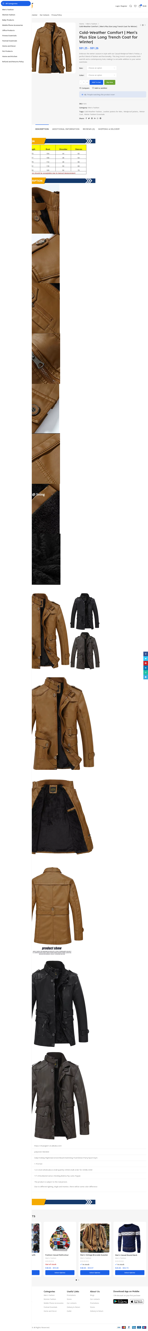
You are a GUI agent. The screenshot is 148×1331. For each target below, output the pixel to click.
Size (81, 68)
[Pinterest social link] (91, 118)
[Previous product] (140, 25)
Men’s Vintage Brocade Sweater (94, 1255)
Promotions (71, 1295)
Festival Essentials (50, 1307)
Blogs (92, 1295)
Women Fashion (50, 1299)
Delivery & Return (73, 1307)
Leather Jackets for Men (112, 111)
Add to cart (96, 82)
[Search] (130, 6)
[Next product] (145, 25)
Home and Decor (50, 1311)
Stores (69, 1299)
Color (81, 75)
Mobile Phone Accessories (53, 1303)
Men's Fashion (92, 24)
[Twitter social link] (88, 118)
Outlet (69, 1311)
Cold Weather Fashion (93, 111)
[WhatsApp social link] (97, 118)
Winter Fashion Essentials (94, 114)
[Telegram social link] (100, 118)
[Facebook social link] (86, 118)
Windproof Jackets (131, 111)
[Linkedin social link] (94, 118)
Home (81, 24)
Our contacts (72, 1303)
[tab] (42, 128)
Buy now (110, 82)
